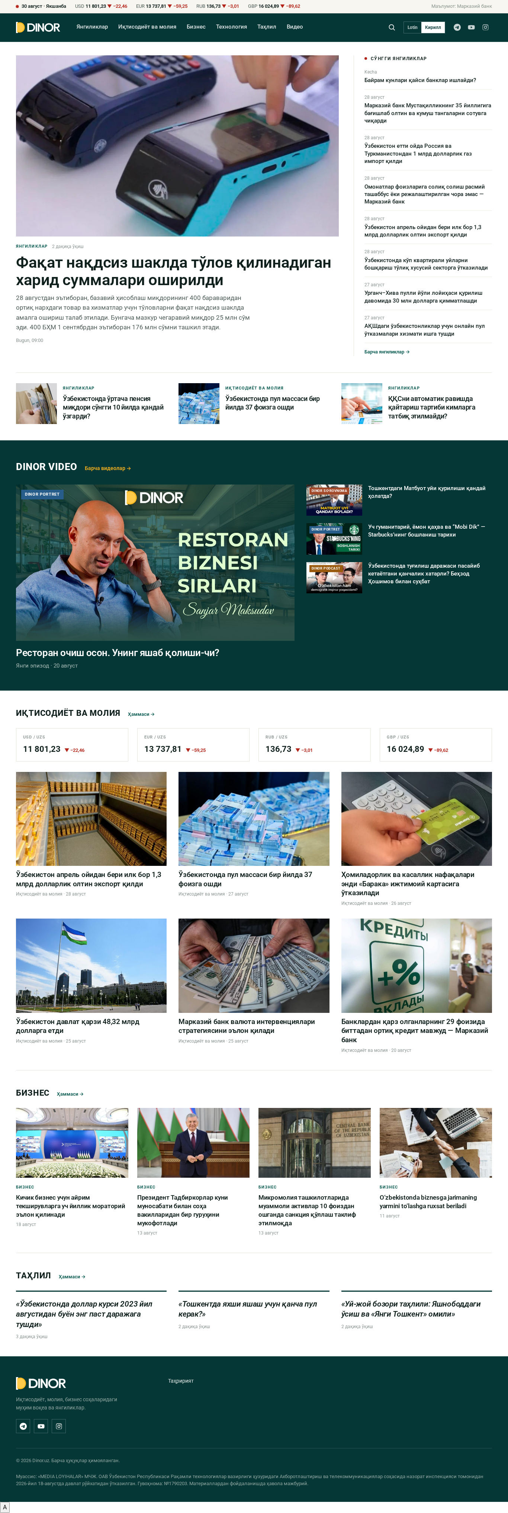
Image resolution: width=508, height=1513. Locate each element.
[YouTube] (471, 27)
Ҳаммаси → (141, 714)
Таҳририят (181, 1381)
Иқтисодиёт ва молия (147, 27)
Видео (295, 27)
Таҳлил (266, 27)
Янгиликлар (92, 27)
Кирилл (433, 27)
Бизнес (196, 27)
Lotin (413, 27)
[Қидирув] (391, 27)
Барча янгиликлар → (387, 352)
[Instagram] (485, 27)
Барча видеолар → (108, 468)
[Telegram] (457, 27)
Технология (231, 27)
